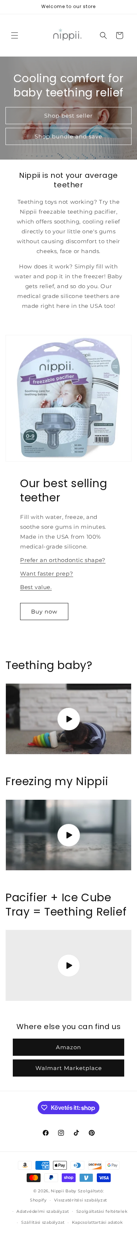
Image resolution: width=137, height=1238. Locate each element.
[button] (15, 35)
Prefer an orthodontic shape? (63, 560)
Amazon (68, 1047)
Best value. (36, 587)
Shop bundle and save (68, 136)
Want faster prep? (46, 573)
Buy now (44, 611)
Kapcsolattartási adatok (97, 1222)
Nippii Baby (63, 1190)
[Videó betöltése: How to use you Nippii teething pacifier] (68, 835)
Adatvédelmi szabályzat (42, 1211)
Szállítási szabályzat (43, 1222)
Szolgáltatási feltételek (102, 1211)
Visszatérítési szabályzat (80, 1200)
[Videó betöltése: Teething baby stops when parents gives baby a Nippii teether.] (68, 719)
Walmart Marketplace (68, 1068)
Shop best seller (68, 115)
